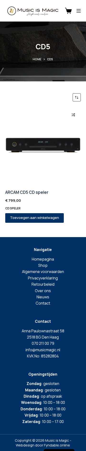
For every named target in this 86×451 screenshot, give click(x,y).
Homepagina (43, 259)
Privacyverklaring (43, 278)
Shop (43, 265)
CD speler (13, 208)
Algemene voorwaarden (43, 271)
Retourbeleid (43, 284)
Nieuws (43, 297)
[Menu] (78, 11)
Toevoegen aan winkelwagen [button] (34, 217)
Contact (43, 303)
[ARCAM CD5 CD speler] (43, 145)
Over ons (43, 290)
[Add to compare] (73, 115)
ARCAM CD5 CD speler (26, 192)
